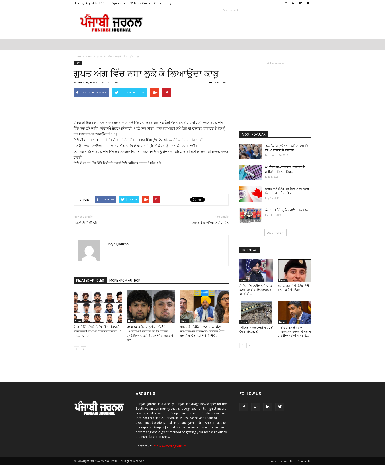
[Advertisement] (230, 22)
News (77, 62)
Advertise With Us (282, 461)
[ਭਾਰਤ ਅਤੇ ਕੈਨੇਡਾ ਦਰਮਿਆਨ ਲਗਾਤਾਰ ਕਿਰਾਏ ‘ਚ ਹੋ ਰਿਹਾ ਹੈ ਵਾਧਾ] (250, 194)
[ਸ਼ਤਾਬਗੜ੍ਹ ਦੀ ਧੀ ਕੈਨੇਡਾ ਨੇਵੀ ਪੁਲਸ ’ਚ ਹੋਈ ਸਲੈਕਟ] (295, 270)
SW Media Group (140, 3)
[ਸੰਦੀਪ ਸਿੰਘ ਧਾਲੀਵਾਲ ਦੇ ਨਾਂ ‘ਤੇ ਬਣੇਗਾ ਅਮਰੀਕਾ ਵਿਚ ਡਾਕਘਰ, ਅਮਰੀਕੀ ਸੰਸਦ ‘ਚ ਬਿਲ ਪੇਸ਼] (256, 270)
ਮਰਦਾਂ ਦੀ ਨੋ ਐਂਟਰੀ (85, 223)
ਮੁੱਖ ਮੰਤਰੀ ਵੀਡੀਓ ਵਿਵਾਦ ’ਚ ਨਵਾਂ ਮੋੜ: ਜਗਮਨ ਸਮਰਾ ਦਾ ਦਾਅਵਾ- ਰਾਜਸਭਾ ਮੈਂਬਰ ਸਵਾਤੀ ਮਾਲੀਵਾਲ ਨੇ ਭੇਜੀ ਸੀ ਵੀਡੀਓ (202, 331)
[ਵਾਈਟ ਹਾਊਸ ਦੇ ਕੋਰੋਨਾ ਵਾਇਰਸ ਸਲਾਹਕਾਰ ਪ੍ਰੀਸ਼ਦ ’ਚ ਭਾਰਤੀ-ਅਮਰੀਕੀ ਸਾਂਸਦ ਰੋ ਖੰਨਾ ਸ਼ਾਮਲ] (295, 312)
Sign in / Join (119, 3)
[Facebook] (286, 3)
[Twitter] (308, 3)
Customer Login (163, 3)
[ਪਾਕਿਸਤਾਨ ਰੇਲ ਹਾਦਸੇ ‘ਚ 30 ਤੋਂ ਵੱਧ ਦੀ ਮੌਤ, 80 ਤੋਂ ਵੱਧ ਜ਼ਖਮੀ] (256, 312)
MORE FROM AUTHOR (124, 280)
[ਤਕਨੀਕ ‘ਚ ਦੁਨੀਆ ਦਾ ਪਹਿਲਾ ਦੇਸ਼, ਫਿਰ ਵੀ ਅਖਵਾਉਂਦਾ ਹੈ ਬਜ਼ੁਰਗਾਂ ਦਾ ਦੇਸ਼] (250, 151)
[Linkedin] (300, 3)
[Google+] (293, 3)
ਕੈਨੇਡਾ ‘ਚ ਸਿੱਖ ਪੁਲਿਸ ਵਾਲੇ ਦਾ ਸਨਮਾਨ (286, 210)
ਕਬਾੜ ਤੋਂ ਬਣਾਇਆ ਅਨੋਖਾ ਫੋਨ (210, 223)
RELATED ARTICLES (90, 280)
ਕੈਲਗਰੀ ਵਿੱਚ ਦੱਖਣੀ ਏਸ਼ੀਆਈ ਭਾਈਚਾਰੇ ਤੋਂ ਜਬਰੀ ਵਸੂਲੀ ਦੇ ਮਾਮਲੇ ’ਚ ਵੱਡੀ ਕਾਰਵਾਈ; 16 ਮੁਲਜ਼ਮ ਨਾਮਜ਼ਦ (97, 331)
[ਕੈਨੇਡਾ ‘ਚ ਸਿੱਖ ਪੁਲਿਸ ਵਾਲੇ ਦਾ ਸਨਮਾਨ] (250, 215)
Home (77, 56)
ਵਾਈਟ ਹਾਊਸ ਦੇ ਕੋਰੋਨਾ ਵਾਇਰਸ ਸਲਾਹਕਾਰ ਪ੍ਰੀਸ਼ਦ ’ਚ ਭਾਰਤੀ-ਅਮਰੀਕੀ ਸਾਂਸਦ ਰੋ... (294, 331)
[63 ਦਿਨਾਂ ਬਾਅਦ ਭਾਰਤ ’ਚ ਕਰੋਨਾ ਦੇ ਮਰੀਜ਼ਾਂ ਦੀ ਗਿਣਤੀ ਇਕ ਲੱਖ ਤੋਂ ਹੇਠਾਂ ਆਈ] (250, 172)
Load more (274, 232)
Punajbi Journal (88, 82)
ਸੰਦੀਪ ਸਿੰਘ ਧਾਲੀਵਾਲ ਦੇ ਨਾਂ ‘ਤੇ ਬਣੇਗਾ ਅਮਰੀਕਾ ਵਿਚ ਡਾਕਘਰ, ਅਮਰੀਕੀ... (255, 290)
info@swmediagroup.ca (170, 446)
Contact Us (304, 461)
